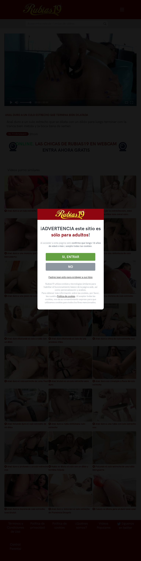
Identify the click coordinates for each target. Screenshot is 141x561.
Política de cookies (66, 296)
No (70, 267)
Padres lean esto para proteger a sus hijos (70, 277)
